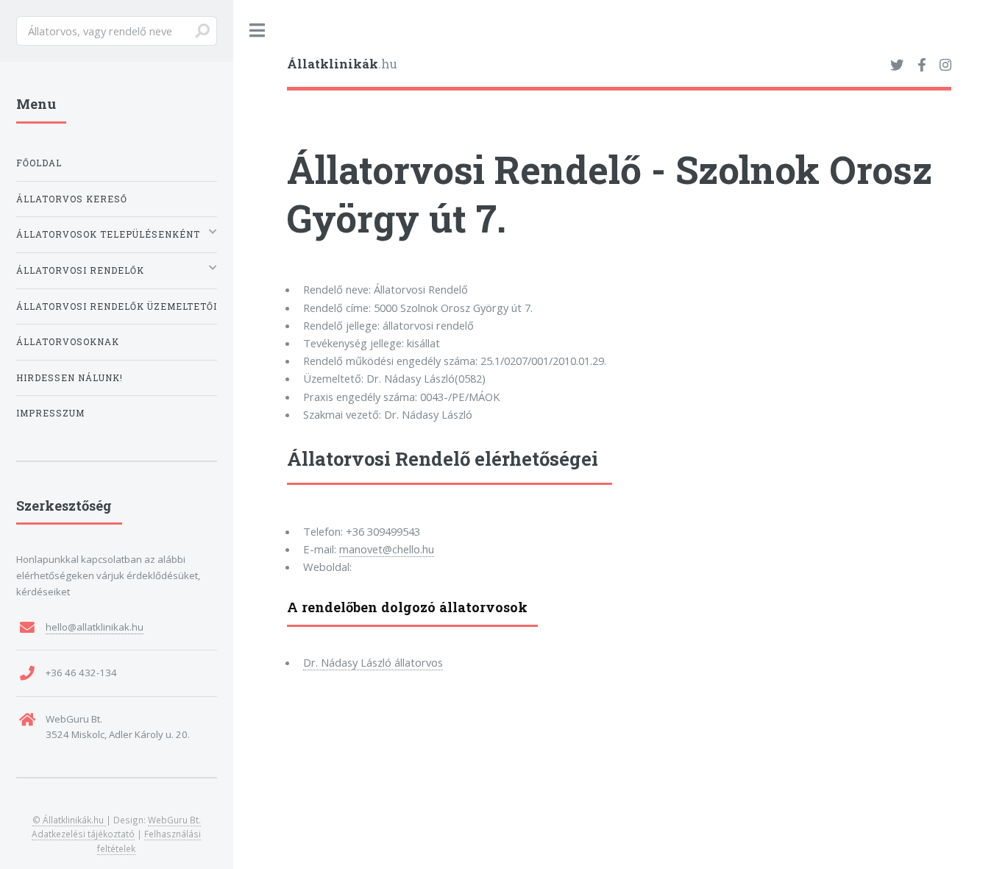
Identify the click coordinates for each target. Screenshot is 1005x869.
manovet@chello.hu (386, 549)
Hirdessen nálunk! (69, 377)
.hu (342, 63)
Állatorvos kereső (71, 199)
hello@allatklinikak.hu (94, 627)
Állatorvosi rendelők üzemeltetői (116, 306)
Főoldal (39, 163)
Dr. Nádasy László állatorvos (373, 662)
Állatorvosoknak (67, 341)
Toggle (257, 30)
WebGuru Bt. (174, 820)
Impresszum (50, 413)
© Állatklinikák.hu (69, 820)
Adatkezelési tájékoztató (83, 834)
